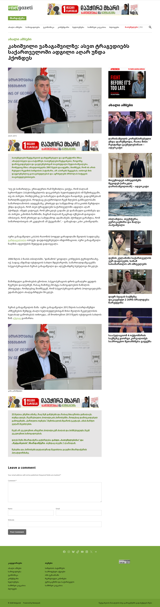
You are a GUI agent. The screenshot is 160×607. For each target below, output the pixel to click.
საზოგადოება (33, 27)
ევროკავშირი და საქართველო (59, 582)
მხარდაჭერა (17, 18)
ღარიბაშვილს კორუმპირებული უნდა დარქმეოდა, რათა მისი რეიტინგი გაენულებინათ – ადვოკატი (129, 143)
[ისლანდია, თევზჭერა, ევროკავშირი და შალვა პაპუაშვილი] (130, 204)
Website (11, 520)
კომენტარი (63, 27)
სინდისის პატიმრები (55, 568)
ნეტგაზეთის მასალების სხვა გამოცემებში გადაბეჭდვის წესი (125, 603)
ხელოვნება (78, 27)
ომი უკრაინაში (52, 575)
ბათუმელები (131, 27)
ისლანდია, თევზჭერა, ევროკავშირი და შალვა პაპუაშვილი (124, 222)
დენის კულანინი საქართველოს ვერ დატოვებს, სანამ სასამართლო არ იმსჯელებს (129, 261)
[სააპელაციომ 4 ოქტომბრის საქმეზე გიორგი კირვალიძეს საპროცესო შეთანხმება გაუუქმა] (130, 320)
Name (10, 509)
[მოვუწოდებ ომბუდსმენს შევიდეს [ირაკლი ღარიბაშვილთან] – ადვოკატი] (130, 165)
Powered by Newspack (31, 603)
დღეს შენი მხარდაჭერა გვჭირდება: (32, 439)
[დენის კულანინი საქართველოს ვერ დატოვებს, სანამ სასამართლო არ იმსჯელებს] (130, 243)
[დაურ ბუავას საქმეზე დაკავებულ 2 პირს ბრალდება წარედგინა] (130, 282)
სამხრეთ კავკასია (97, 27)
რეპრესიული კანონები (55, 578)
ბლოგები (114, 27)
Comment (12, 481)
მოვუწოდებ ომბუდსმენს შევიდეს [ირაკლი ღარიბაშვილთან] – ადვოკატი (128, 183)
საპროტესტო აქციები (55, 571)
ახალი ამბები (15, 27)
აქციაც (17, 318)
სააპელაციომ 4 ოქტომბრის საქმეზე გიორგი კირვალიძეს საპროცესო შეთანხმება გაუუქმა (129, 338)
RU (141, 27)
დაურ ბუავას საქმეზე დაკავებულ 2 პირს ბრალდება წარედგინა (128, 299)
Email (58, 509)
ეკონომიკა (48, 27)
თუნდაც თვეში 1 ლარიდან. (61, 443)
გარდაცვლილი (17, 240)
